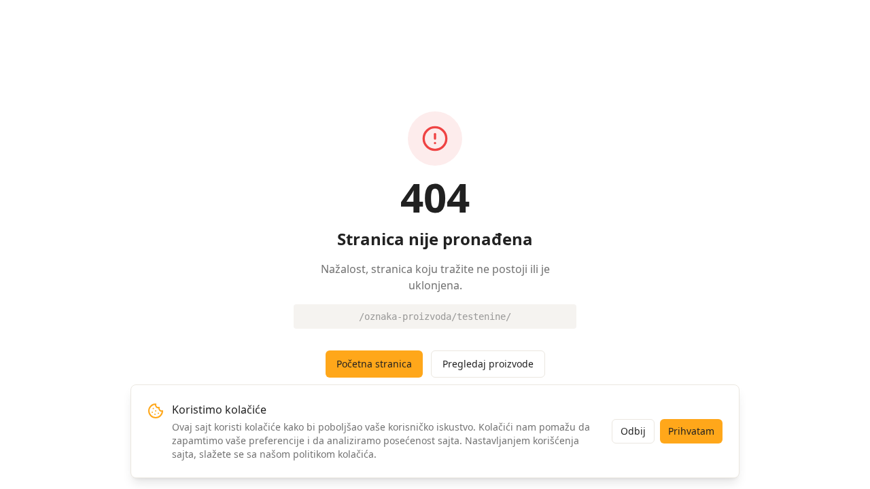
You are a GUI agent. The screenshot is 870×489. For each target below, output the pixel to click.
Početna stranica (374, 363)
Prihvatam (691, 430)
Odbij (633, 430)
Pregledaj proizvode (488, 363)
